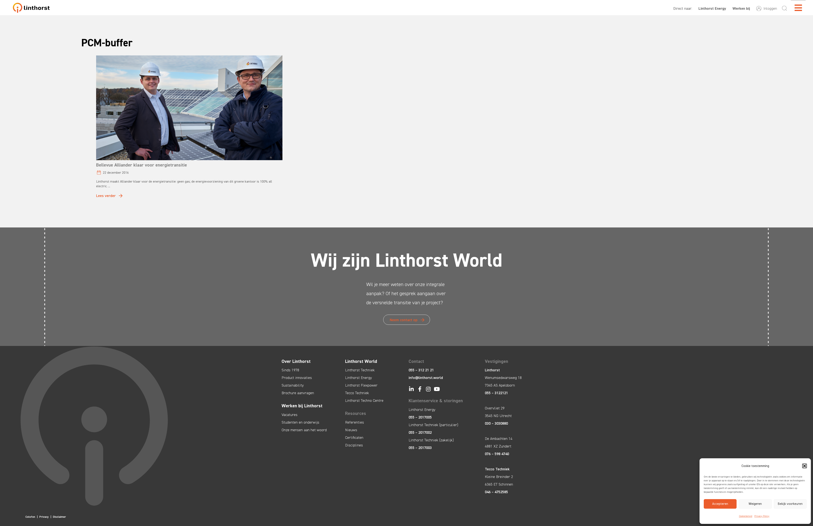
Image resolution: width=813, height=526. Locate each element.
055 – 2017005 (420, 417)
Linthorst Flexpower (361, 385)
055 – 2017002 (420, 432)
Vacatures (289, 414)
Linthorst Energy (712, 8)
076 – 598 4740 (497, 453)
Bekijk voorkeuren (790, 504)
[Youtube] (436, 389)
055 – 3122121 (496, 392)
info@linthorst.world (426, 377)
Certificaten (354, 437)
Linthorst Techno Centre (364, 400)
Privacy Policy (761, 516)
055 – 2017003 (420, 447)
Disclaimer (59, 517)
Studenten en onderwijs (300, 422)
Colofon (30, 517)
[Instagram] (428, 389)
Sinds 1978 (290, 370)
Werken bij (741, 8)
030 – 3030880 (496, 423)
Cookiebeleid (745, 516)
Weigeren (755, 504)
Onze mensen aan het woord (304, 429)
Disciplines (354, 445)
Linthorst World (361, 361)
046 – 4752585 (496, 491)
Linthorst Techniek (360, 370)
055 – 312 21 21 (421, 370)
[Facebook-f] (419, 389)
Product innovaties (297, 377)
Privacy (44, 517)
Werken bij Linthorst (302, 406)
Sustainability (293, 385)
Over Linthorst (296, 361)
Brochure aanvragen (298, 392)
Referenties (354, 422)
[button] (804, 466)
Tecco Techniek (357, 392)
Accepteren (720, 504)
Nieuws (351, 429)
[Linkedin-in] (411, 389)
